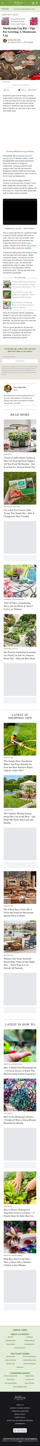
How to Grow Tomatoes (29, 1356)
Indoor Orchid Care (10, 1360)
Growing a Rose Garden (29, 1360)
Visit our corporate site (31, 1439)
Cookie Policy (20, 1417)
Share (7, 90)
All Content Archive (20, 1347)
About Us (10, 1337)
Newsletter (33, 90)
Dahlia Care (20, 1367)
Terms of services (23, 366)
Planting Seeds (29, 1376)
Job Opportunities (29, 1344)
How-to (31, 42)
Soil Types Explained (10, 1383)
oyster (28, 243)
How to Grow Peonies (29, 1363)
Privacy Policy (20, 1414)
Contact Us (29, 1337)
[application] (20, 210)
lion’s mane (31, 246)
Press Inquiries (10, 1344)
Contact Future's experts (20, 1408)
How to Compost (29, 1383)
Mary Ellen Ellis (15, 40)
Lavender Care (10, 1363)
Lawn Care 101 (29, 1379)
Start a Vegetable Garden (20, 1386)
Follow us (23, 90)
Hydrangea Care (10, 1356)
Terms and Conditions (20, 1411)
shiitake (6, 246)
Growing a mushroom (11, 183)
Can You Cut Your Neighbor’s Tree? (24, 9)
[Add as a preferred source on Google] (20, 1430)
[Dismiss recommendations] (37, 15)
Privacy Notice (18, 368)
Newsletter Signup (10, 1340)
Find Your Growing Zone (10, 1376)
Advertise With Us (29, 1340)
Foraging (16, 166)
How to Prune (10, 1379)
